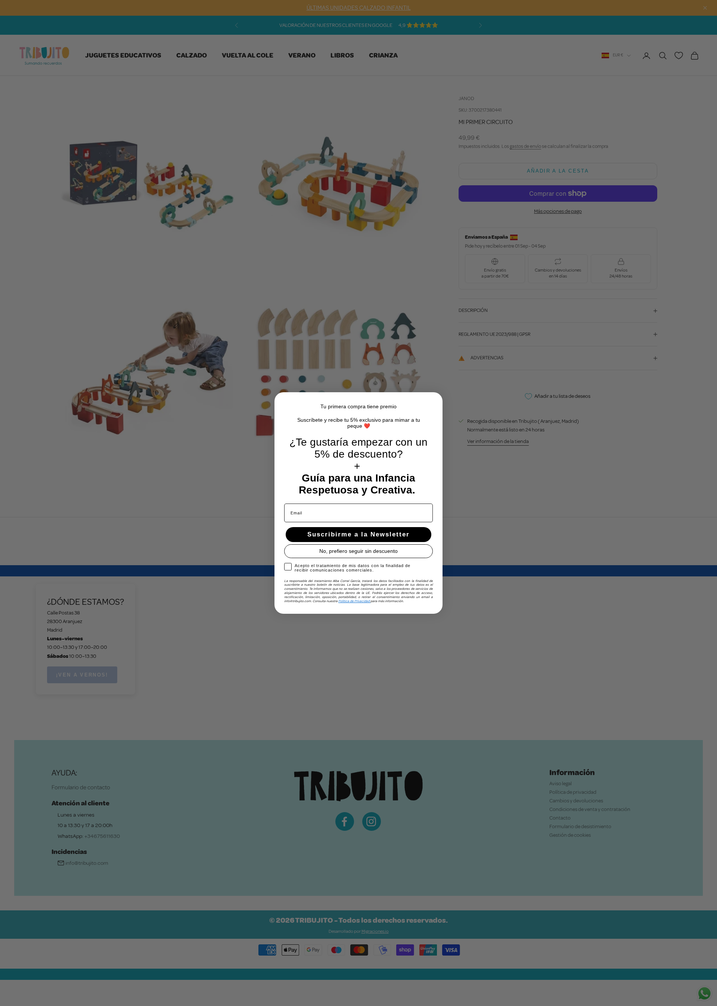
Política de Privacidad (354, 601)
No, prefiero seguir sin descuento (358, 551)
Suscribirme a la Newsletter (358, 534)
